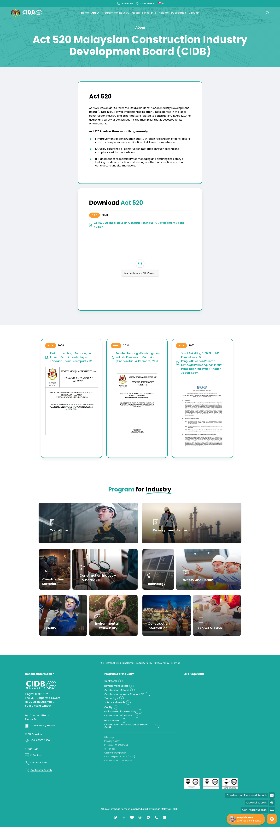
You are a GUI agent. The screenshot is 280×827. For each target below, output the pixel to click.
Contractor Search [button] (41, 770)
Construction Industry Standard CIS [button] (124, 694)
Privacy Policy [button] (161, 663)
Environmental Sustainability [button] (120, 711)
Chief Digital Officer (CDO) (119, 756)
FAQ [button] (102, 663)
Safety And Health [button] (114, 702)
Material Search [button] (39, 762)
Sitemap (109, 737)
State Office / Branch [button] (42, 725)
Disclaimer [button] (128, 663)
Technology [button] (111, 698)
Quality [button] (108, 707)
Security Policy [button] (144, 663)
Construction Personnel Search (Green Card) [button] (126, 726)
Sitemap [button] (175, 663)
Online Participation (115, 752)
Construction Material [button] (116, 690)
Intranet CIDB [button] (113, 663)
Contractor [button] (110, 681)
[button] (104, 215)
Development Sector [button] (116, 686)
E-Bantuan (32, 749)
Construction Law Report (118, 760)
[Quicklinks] (272, 819)
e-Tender (109, 748)
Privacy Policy (112, 741)
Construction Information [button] (118, 715)
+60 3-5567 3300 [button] (40, 740)
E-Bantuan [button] (36, 755)
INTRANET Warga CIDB (116, 745)
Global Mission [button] (112, 720)
